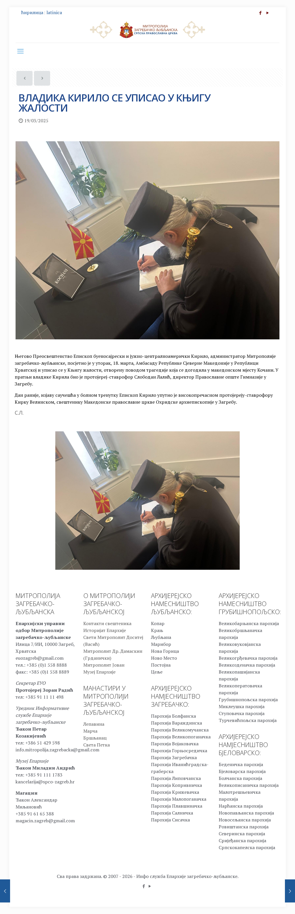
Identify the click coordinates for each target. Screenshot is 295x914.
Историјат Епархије (104, 630)
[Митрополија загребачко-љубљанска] (147, 29)
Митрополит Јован (103, 665)
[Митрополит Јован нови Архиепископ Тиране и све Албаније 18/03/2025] (5, 890)
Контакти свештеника (107, 623)
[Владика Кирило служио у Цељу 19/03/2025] (290, 890)
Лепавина (93, 724)
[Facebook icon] (260, 13)
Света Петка (96, 745)
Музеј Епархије (99, 672)
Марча (90, 731)
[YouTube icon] (267, 13)
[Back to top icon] (267, 902)
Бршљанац (95, 738)
